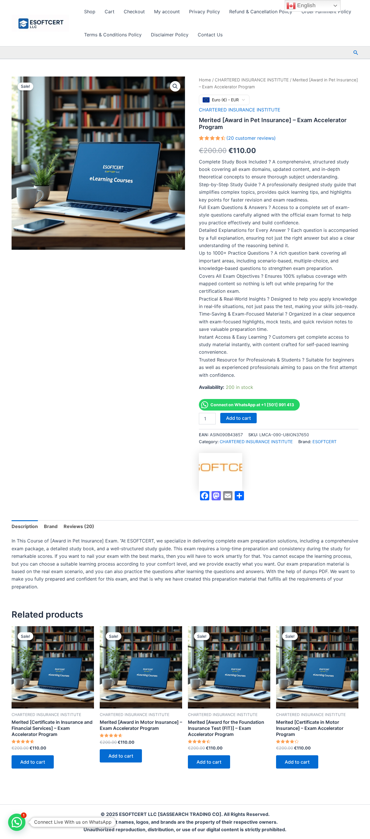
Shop (89, 11)
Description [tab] (25, 526)
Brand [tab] (51, 526)
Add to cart (238, 418)
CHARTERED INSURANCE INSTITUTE (252, 80)
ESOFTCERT (324, 441)
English (306, 5)
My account (167, 11)
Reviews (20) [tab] (79, 526)
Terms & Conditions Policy (113, 35)
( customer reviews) (251, 138)
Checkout (134, 11)
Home (205, 80)
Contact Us (210, 35)
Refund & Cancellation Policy (260, 11)
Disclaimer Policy (169, 35)
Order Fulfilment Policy (326, 11)
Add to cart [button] (32, 762)
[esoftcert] (220, 472)
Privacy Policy (204, 11)
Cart (109, 11)
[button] (355, 52)
